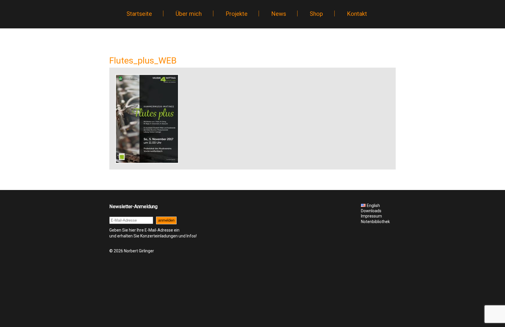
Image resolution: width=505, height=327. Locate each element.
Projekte (237, 13)
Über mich (189, 13)
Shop (316, 13)
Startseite (139, 13)
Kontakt (357, 13)
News (278, 13)
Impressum (371, 216)
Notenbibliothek (375, 221)
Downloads (371, 210)
